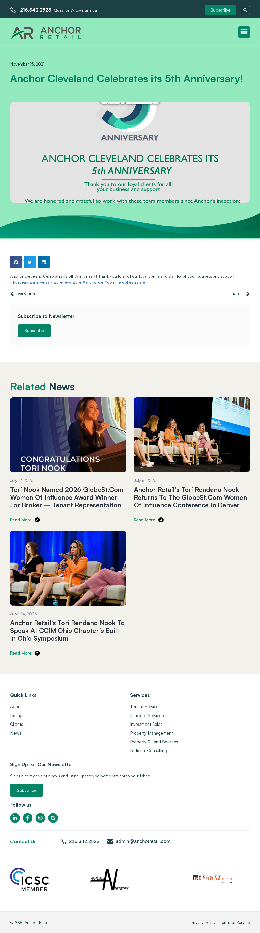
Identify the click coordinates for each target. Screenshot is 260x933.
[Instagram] (40, 818)
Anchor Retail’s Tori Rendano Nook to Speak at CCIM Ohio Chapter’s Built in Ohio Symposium (67, 630)
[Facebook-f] (27, 818)
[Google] (53, 818)
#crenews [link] (63, 282)
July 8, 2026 (145, 480)
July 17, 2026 (22, 480)
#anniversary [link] (41, 282)
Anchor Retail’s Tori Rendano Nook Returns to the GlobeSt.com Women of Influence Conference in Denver (190, 497)
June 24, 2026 (23, 613)
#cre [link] (77, 282)
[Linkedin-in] (15, 818)
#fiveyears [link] (19, 282)
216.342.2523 (35, 10)
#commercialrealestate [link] (124, 282)
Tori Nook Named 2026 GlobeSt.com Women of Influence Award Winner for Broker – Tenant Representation (67, 497)
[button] (220, 10)
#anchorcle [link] (93, 282)
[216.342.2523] (13, 10)
